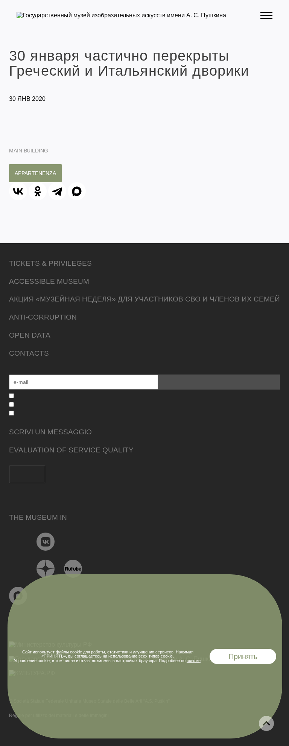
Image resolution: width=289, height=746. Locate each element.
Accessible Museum (49, 281)
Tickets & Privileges (50, 263)
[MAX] (77, 191)
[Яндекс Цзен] (46, 569)
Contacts (29, 353)
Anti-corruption (43, 317)
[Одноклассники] (38, 191)
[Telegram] (57, 191)
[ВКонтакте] (18, 191)
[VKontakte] (46, 542)
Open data (29, 335)
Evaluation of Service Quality (71, 450)
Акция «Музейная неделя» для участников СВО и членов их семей (144, 299)
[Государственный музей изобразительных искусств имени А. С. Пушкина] (121, 15)
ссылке (194, 660)
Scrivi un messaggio (50, 432)
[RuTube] (73, 569)
